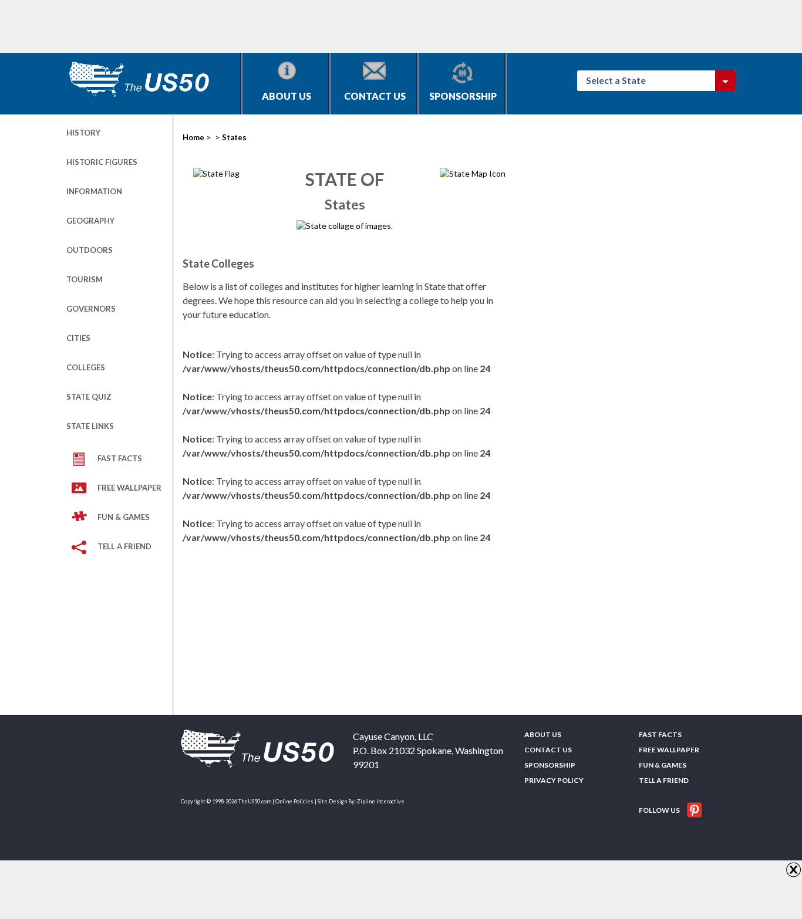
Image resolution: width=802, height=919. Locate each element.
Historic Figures (101, 162)
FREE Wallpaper (129, 487)
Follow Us (660, 810)
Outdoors (89, 250)
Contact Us (375, 96)
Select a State (621, 80)
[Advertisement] (280, 26)
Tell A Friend (124, 546)
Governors (91, 308)
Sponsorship (463, 96)
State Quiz (89, 396)
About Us (286, 96)
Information (94, 191)
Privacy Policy (554, 780)
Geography (90, 220)
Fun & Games (123, 517)
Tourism (84, 279)
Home (193, 137)
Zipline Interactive (381, 801)
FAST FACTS (119, 458)
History (83, 132)
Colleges (85, 367)
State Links (90, 426)
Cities (78, 338)
